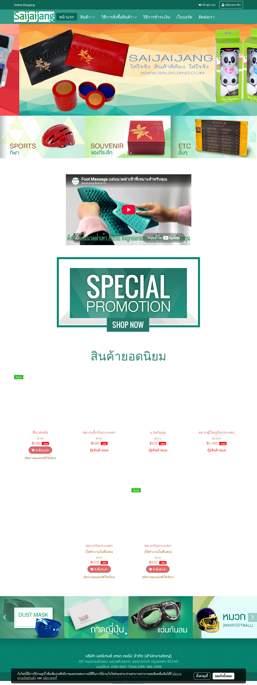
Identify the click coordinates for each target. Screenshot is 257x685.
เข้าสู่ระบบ (208, 4)
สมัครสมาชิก (232, 4)
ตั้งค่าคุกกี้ (202, 676)
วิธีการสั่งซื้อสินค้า (117, 17)
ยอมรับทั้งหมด (223, 676)
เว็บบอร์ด (184, 17)
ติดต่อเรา (207, 17)
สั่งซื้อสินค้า (42, 450)
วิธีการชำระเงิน (156, 17)
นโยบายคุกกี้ (50, 678)
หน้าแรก (66, 17)
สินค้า (85, 17)
